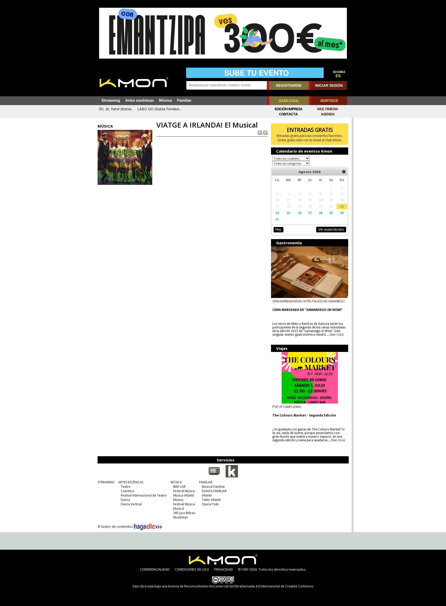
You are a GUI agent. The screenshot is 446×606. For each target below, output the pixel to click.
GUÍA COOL (289, 101)
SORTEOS (329, 101)
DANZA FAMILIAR (214, 491)
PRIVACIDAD (223, 569)
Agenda (327, 114)
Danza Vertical (131, 504)
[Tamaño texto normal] (259, 132)
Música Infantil (183, 495)
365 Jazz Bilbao (184, 513)
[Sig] (344, 172)
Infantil (207, 495)
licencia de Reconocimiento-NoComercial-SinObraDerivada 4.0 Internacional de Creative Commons (240, 586)
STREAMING (106, 482)
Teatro (126, 486)
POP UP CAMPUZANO (286, 406)
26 (299, 213)
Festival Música (184, 491)
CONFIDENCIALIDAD (155, 569)
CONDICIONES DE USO (192, 569)
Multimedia (327, 108)
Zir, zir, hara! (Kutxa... (116, 108)
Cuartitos (127, 491)
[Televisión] (214, 476)
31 (277, 219)
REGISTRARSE (289, 85)
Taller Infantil (211, 500)
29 (331, 213)
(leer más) (337, 334)
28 (320, 213)
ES (338, 76)
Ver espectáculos (331, 229)
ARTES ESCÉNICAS (130, 482)
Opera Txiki (210, 504)
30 (342, 213)
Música (165, 100)
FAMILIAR (205, 482)
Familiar (184, 100)
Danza (125, 500)
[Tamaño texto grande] (265, 132)
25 (288, 213)
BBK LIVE (179, 486)
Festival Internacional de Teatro (144, 495)
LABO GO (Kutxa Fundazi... (159, 108)
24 (277, 213)
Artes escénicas (139, 100)
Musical (178, 508)
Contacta (288, 114)
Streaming (110, 100)
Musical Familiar (213, 486)
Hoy (278, 229)
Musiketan (180, 517)
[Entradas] (232, 476)
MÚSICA (176, 482)
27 (310, 213)
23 (342, 206)
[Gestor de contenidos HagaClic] (148, 527)
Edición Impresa (288, 108)
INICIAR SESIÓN (329, 85)
